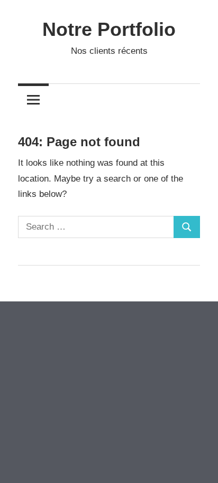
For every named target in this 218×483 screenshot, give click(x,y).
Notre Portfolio (109, 29)
